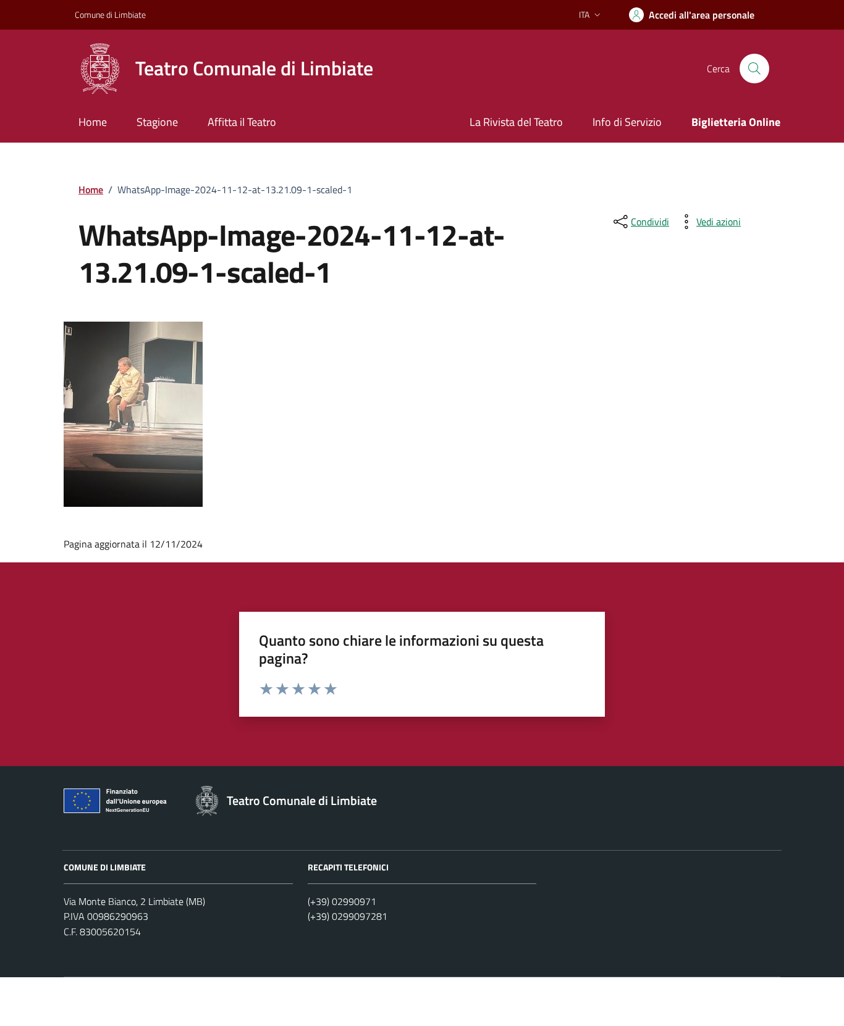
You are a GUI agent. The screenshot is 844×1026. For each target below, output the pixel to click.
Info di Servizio (627, 122)
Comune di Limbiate (110, 14)
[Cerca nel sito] (754, 68)
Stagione (157, 122)
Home (92, 122)
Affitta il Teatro (242, 122)
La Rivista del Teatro (516, 122)
